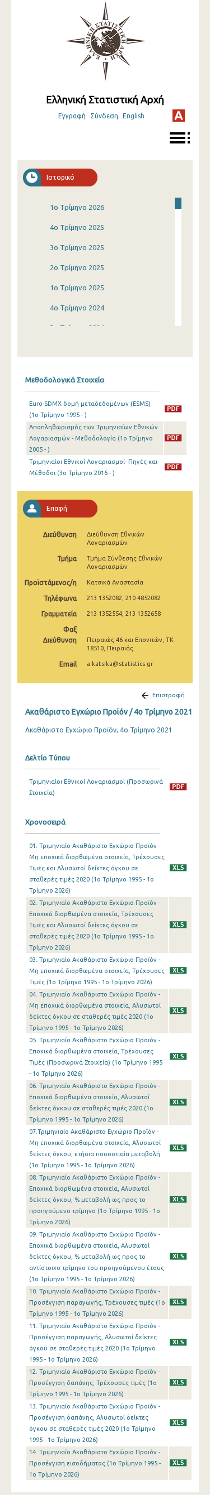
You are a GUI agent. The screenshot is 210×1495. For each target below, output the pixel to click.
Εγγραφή (72, 115)
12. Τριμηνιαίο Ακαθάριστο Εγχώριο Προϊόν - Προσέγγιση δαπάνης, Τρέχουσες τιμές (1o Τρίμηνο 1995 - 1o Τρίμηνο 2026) (94, 1382)
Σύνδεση (104, 115)
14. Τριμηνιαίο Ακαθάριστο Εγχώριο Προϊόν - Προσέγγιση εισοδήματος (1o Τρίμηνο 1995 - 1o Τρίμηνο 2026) (95, 1463)
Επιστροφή (168, 695)
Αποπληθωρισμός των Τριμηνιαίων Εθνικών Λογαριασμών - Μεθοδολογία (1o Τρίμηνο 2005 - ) (93, 438)
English (133, 115)
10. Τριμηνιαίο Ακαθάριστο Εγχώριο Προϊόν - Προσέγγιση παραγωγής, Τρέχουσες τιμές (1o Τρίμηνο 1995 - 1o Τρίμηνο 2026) (97, 1302)
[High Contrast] (178, 115)
